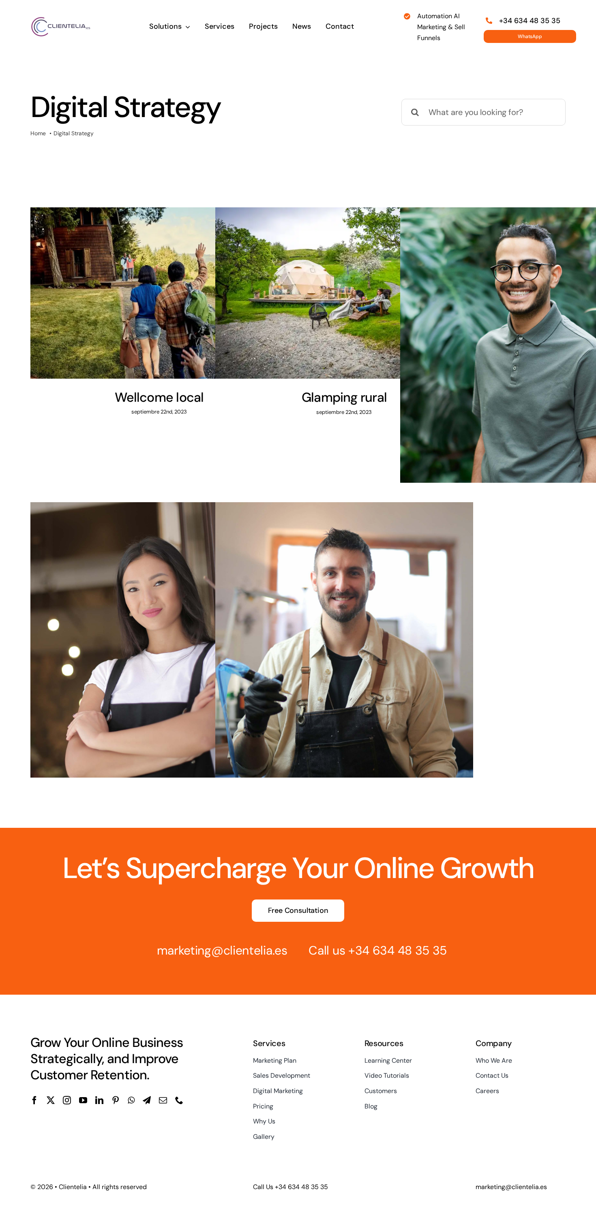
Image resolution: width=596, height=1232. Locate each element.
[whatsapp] (131, 1100)
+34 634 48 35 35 (397, 950)
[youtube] (83, 1100)
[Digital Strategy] (159, 292)
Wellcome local (159, 397)
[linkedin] (99, 1100)
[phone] (179, 1100)
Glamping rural (344, 397)
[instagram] (67, 1100)
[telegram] (147, 1100)
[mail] (163, 1100)
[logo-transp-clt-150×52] (60, 20)
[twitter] (51, 1100)
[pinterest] (115, 1100)
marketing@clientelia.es (222, 950)
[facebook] (34, 1100)
